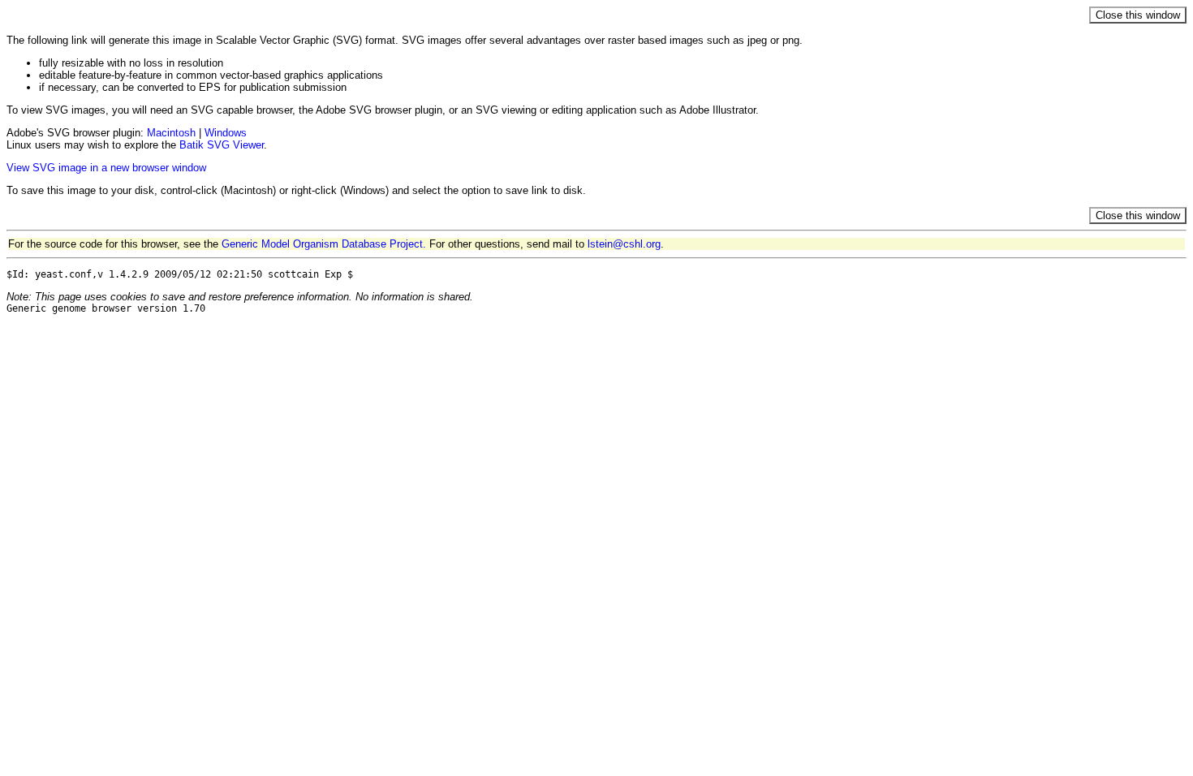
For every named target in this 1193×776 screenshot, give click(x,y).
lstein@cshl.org (624, 244)
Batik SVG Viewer (221, 145)
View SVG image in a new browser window (106, 168)
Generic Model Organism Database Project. (324, 244)
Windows (226, 133)
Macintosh (171, 133)
